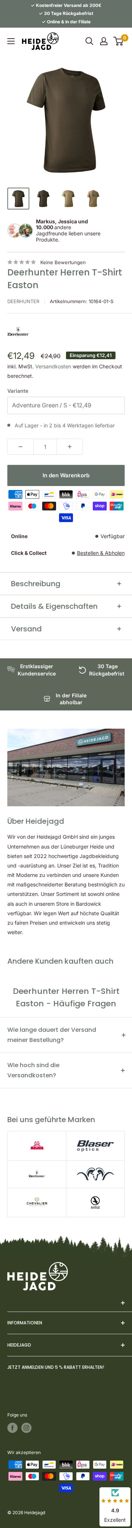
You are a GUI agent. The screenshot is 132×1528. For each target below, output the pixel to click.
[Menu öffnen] (11, 41)
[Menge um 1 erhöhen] (69, 446)
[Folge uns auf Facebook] (12, 1428)
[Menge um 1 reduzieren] (20, 446)
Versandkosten (53, 366)
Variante (17, 391)
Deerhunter (23, 301)
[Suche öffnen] (89, 41)
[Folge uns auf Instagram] (26, 1428)
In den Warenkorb (66, 475)
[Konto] (103, 41)
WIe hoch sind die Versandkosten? (33, 1070)
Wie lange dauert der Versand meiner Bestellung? (51, 1035)
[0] (118, 41)
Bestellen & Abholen (101, 553)
